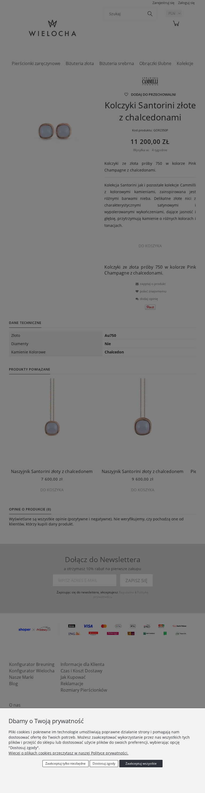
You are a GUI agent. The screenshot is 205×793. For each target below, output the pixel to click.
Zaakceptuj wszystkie (141, 763)
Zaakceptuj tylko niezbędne (65, 763)
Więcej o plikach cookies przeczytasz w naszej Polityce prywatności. (68, 753)
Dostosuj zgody (104, 763)
